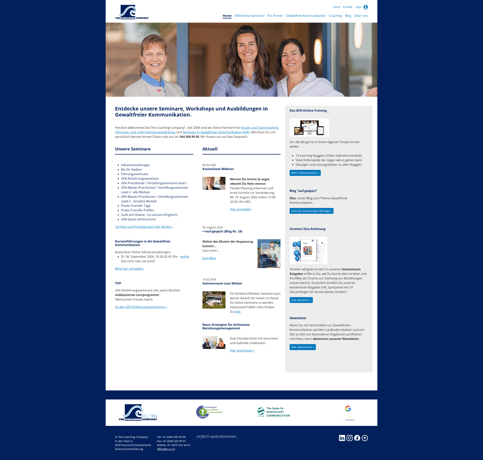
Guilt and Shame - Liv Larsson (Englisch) (149, 215)
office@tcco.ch (166, 449)
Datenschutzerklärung (129, 449)
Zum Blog (209, 258)
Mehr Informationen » (305, 173)
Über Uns (361, 16)
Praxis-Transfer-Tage (136, 206)
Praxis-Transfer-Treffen (137, 210)
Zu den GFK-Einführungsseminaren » (141, 307)
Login (359, 7)
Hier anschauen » (242, 350)
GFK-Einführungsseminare (139, 178)
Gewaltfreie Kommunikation (306, 16)
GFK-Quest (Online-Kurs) (138, 219)
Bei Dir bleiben (131, 169)
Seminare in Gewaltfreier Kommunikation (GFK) (216, 132)
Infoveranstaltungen (135, 165)
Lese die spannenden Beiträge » (311, 211)
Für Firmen (275, 16)
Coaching (335, 16)
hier (238, 312)
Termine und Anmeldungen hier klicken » (144, 227)
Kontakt (347, 7)
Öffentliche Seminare (250, 16)
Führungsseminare (134, 174)
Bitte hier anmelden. (129, 269)
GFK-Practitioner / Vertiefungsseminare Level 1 (154, 183)
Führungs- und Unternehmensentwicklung (145, 132)
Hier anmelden (240, 209)
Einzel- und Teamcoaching (259, 128)
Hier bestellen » (301, 300)
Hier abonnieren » (302, 347)
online (184, 257)
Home (336, 7)
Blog (348, 16)
